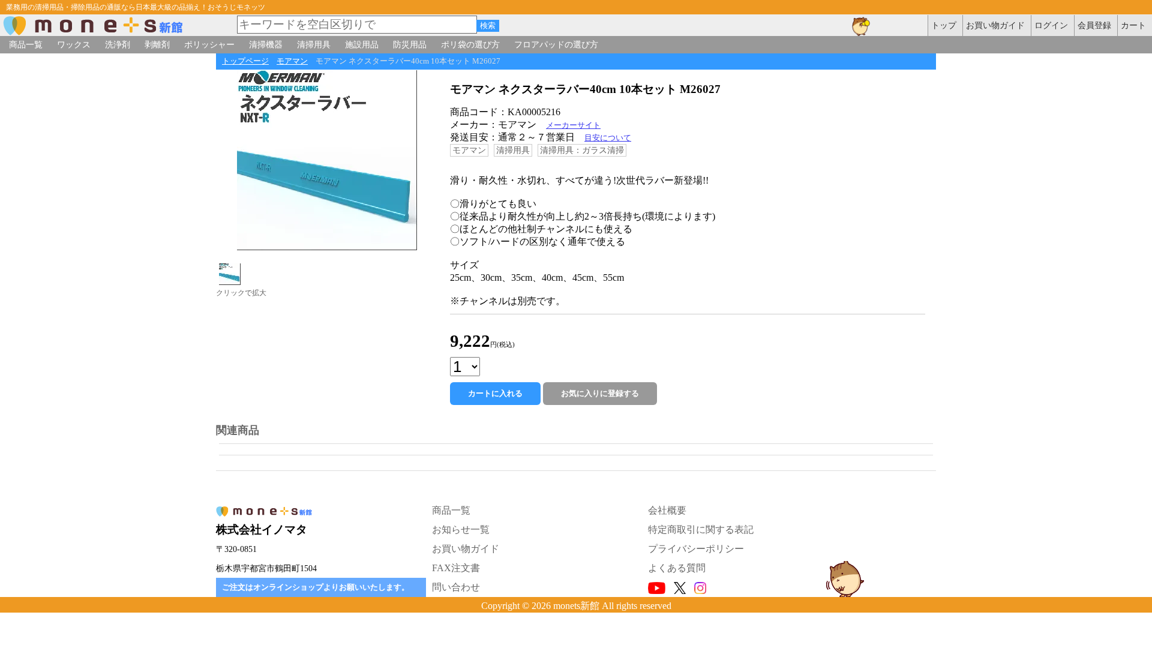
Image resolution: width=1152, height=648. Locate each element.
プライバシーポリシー (696, 549)
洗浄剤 (117, 44)
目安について (607, 138)
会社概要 (667, 510)
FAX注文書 (456, 568)
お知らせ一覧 (461, 529)
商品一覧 (26, 44)
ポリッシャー (209, 44)
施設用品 (362, 44)
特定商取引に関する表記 (701, 529)
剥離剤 (157, 44)
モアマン (292, 61)
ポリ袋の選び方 (470, 44)
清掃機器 (266, 44)
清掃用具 (314, 44)
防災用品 (410, 44)
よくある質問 (677, 568)
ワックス (74, 44)
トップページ (245, 61)
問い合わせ (456, 587)
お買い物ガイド (465, 549)
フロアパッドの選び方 (556, 44)
